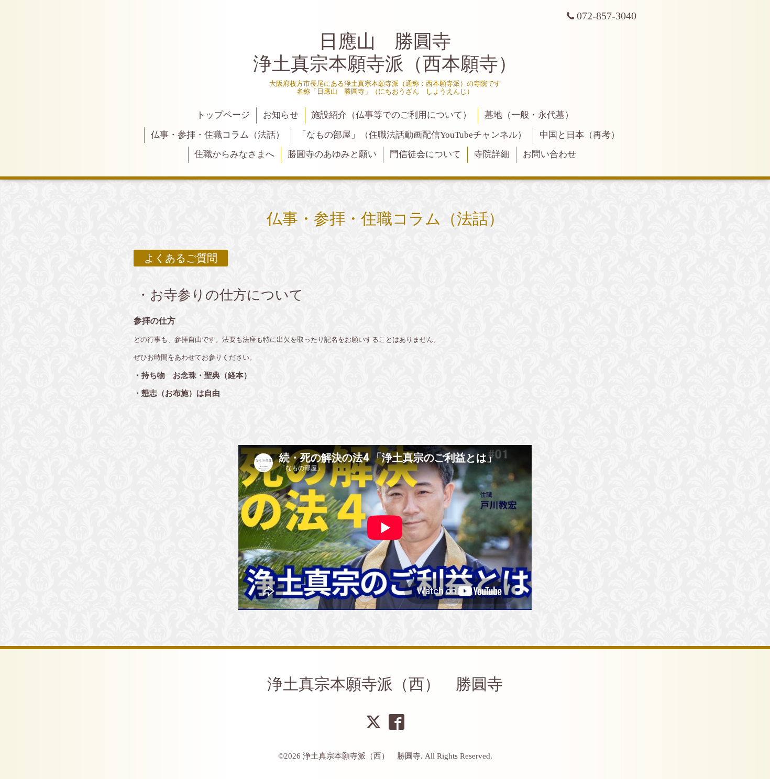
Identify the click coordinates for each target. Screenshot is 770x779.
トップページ (223, 115)
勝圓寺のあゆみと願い (332, 154)
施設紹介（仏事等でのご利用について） (391, 115)
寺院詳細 (492, 154)
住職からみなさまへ (234, 154)
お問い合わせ (549, 154)
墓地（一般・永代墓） (529, 115)
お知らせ (281, 115)
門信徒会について (425, 154)
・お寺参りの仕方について (219, 294)
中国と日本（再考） (580, 135)
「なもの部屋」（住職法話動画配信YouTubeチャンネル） (412, 135)
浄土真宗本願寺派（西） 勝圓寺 (385, 684)
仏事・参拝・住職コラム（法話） (217, 135)
